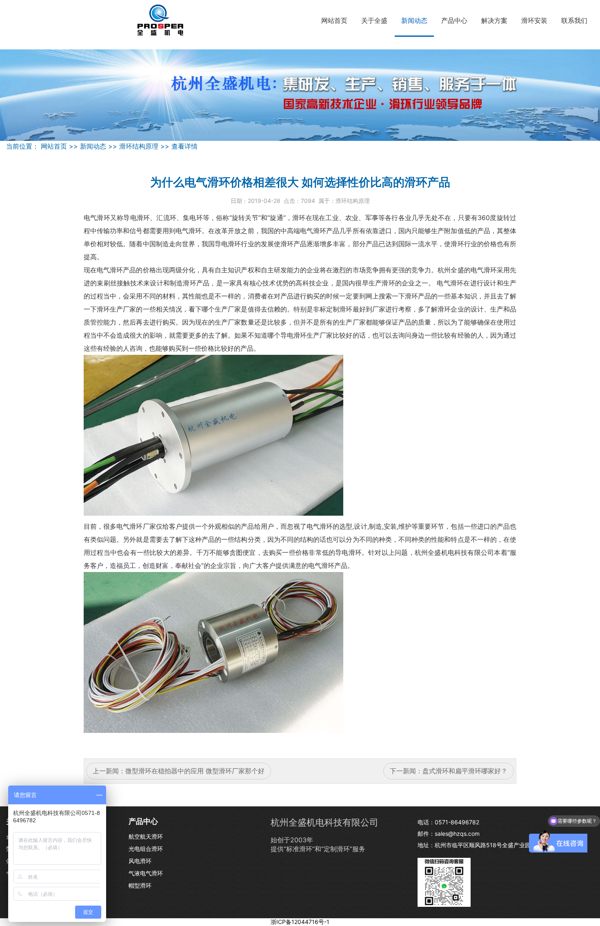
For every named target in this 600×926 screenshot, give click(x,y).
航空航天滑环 (146, 836)
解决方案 (494, 20)
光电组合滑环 (146, 848)
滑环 (103, 218)
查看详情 (184, 146)
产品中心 (454, 20)
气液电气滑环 (146, 873)
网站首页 (334, 20)
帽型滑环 (140, 885)
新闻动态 (414, 20)
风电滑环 (140, 860)
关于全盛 (374, 20)
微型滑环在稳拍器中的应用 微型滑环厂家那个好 (194, 771)
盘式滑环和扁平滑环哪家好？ (464, 771)
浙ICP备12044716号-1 (300, 921)
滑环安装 (534, 20)
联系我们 (574, 20)
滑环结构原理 (138, 146)
